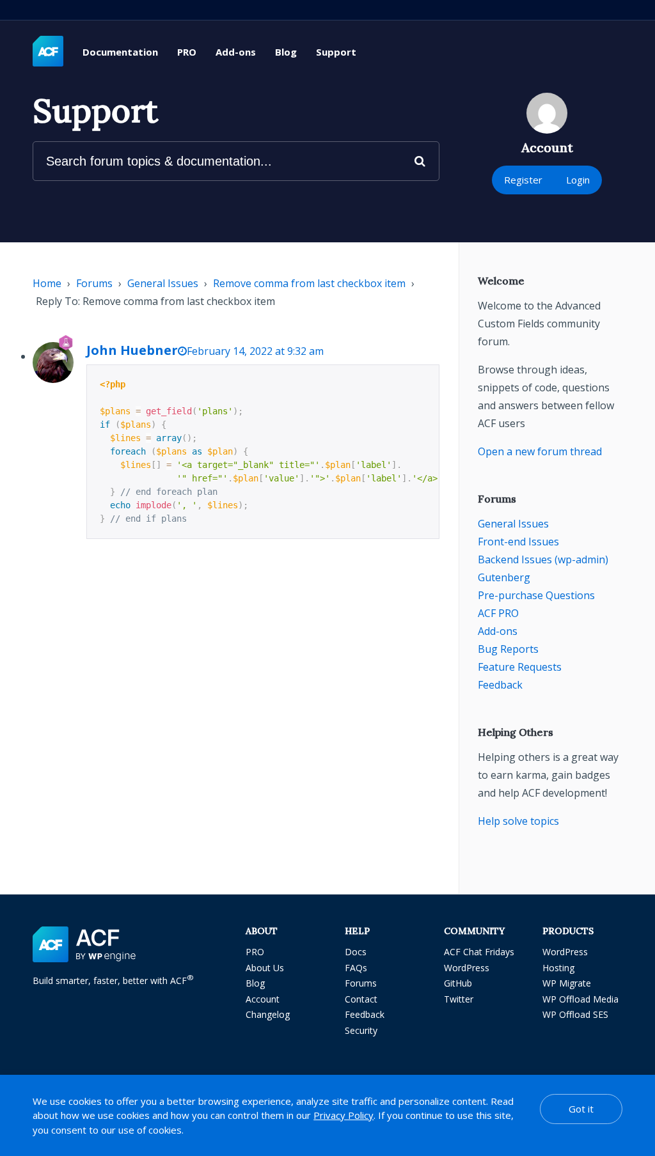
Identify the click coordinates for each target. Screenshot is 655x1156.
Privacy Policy (343, 1115)
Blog (286, 51)
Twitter (458, 999)
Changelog (268, 1014)
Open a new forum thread (540, 451)
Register (523, 179)
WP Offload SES (575, 1014)
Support (336, 51)
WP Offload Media (580, 999)
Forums (94, 283)
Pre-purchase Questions (536, 595)
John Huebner (132, 350)
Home (47, 283)
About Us (265, 968)
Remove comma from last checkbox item (309, 283)
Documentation (120, 51)
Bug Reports (508, 649)
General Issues (162, 283)
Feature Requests (520, 667)
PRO (186, 51)
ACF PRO (498, 613)
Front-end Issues (518, 542)
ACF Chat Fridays (479, 952)
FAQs (356, 968)
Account (263, 999)
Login (578, 179)
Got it (581, 1108)
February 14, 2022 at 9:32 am (255, 351)
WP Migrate (566, 983)
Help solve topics (518, 821)
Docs (356, 952)
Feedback (500, 685)
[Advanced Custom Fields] (48, 51)
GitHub (458, 983)
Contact (361, 999)
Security (361, 1030)
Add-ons (236, 51)
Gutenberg (504, 577)
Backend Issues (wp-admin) (543, 559)
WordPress (466, 968)
